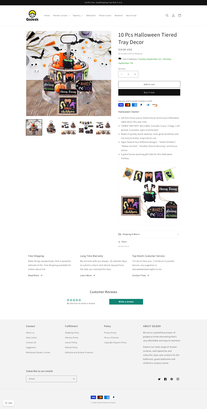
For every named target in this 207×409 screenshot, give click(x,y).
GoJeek (99, 403)
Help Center (31, 337)
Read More (33, 275)
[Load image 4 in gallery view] (86, 127)
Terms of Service (111, 337)
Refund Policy (71, 347)
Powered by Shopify (109, 403)
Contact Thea (139, 275)
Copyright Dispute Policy (115, 342)
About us (30, 332)
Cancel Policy (71, 342)
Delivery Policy (71, 337)
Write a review (126, 301)
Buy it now (149, 92)
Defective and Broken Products (79, 352)
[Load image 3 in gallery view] (69, 127)
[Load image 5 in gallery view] (103, 127)
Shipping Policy (72, 332)
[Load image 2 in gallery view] (51, 127)
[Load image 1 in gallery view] (34, 127)
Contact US (31, 342)
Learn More (86, 275)
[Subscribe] (73, 379)
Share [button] (124, 241)
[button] (61, 15)
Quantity (121, 69)
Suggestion (31, 347)
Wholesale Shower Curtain (38, 352)
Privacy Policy (110, 332)
